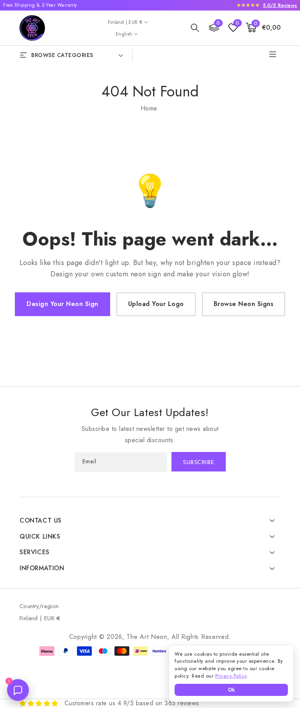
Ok (231, 690)
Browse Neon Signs (244, 303)
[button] (195, 27)
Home (149, 108)
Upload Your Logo (156, 303)
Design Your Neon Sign (62, 303)
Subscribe (198, 463)
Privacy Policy (231, 676)
